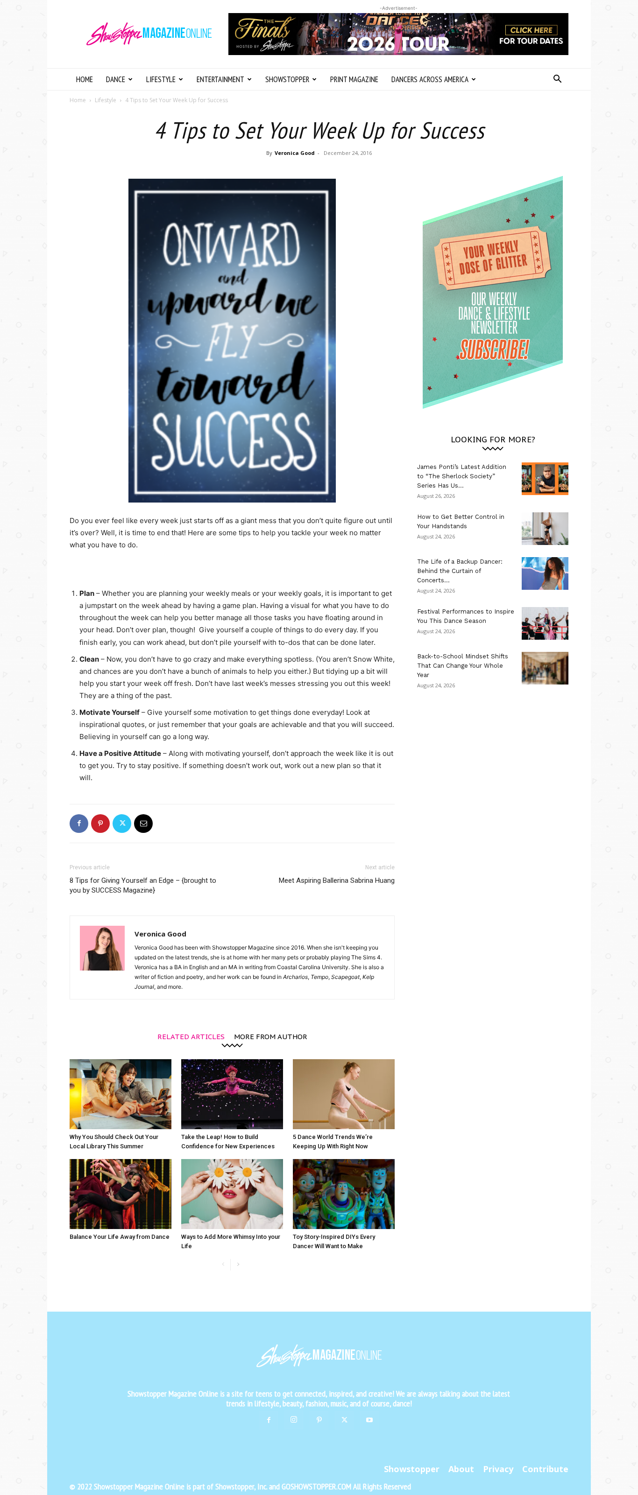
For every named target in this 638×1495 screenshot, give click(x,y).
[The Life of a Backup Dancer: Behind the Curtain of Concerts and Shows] (545, 573)
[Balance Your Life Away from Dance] (120, 1194)
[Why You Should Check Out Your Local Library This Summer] (120, 1094)
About (461, 1469)
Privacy (498, 1469)
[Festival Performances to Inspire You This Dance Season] (545, 623)
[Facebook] (79, 823)
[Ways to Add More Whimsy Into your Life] (232, 1194)
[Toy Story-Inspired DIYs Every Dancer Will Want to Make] (344, 1194)
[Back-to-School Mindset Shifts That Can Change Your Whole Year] (545, 668)
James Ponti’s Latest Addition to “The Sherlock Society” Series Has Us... (461, 476)
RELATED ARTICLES (191, 1036)
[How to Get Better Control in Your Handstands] (545, 528)
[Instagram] (293, 1420)
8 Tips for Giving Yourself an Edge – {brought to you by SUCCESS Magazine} (143, 885)
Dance (115, 79)
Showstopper (287, 79)
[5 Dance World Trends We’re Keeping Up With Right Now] (344, 1094)
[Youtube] (369, 1420)
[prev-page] (223, 1265)
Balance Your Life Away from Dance (120, 1236)
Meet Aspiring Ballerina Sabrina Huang (337, 880)
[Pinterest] (100, 823)
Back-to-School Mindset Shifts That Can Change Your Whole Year (462, 665)
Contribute (545, 1469)
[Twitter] (122, 823)
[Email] (143, 823)
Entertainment (220, 79)
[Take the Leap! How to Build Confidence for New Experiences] (232, 1094)
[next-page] (238, 1265)
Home (84, 79)
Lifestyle (161, 79)
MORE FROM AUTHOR (270, 1036)
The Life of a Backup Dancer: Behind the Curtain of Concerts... (460, 571)
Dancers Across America (429, 79)
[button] (557, 80)
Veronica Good (295, 152)
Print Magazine (354, 79)
